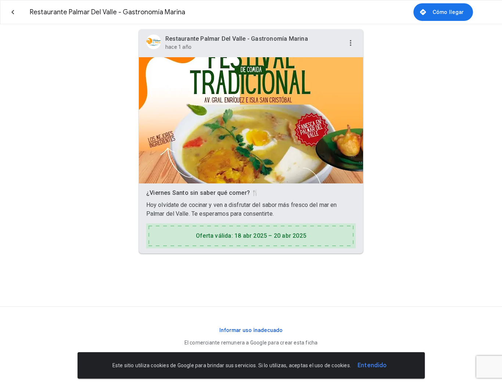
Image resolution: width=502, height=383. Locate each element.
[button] (350, 43)
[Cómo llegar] (443, 12)
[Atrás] (13, 12)
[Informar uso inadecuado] (251, 330)
